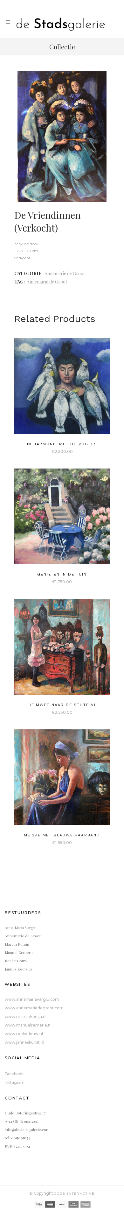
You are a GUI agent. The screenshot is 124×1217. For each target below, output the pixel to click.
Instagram (14, 1082)
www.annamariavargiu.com (32, 999)
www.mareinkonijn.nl (25, 1016)
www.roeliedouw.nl (24, 1033)
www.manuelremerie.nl (28, 1025)
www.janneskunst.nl (24, 1042)
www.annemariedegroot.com (34, 1008)
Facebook (14, 1073)
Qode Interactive (74, 1194)
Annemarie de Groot (65, 273)
